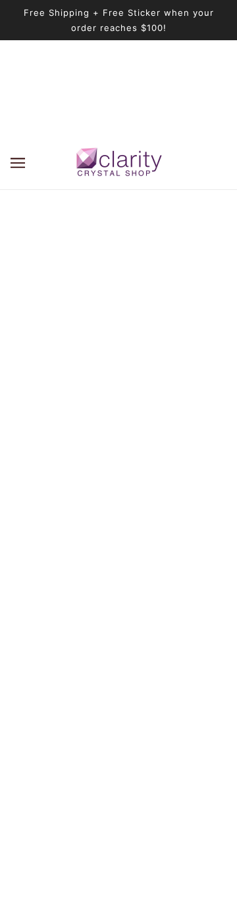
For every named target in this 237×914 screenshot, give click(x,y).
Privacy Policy (118, 760)
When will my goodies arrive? (118, 639)
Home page (147, 307)
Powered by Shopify (119, 887)
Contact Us (118, 780)
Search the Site (119, 659)
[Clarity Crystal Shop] (119, 162)
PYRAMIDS (118, 619)
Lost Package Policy (118, 679)
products (159, 323)
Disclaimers (119, 739)
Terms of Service (119, 720)
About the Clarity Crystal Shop (118, 564)
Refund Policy (118, 699)
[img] (89, 497)
